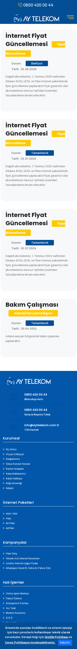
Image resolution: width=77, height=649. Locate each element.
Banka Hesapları (15, 468)
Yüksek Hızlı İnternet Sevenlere (22, 558)
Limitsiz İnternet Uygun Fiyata (22, 563)
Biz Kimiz (11, 449)
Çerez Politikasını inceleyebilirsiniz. (30, 642)
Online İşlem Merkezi (17, 593)
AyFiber (10, 528)
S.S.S (9, 617)
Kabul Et (65, 642)
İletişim (10, 488)
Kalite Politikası (14, 478)
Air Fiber (10, 523)
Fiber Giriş (11, 553)
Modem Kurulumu (15, 613)
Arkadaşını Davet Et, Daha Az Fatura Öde (28, 568)
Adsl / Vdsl (11, 513)
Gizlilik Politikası (57, 637)
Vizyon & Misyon (15, 454)
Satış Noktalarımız (16, 473)
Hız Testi (11, 608)
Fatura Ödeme (14, 598)
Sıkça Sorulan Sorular (18, 464)
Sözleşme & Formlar (17, 603)
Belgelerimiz (13, 459)
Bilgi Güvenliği (14, 483)
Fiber (8, 518)
